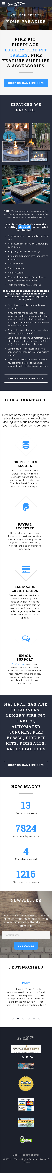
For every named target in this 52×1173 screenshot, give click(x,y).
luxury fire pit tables (26, 52)
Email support (18, 664)
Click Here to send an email (26, 1155)
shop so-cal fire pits (26, 83)
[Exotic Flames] (26, 1066)
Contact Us (29, 290)
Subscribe (26, 945)
